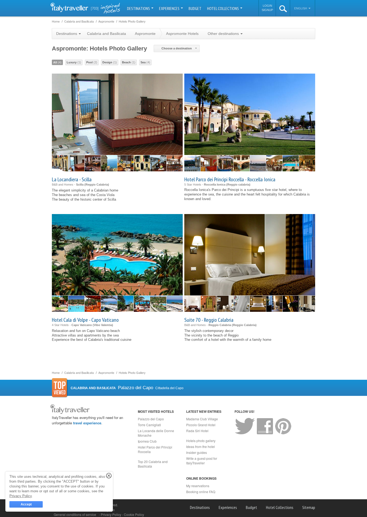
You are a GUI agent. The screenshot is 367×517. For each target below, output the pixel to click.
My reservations (197, 485)
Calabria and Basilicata (106, 33)
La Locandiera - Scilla (72, 179)
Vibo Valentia (103, 325)
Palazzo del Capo (151, 419)
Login (267, 5)
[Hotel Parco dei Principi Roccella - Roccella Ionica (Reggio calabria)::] (192, 163)
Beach (128, 62)
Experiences (169, 8)
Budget (195, 8)
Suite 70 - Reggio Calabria (208, 319)
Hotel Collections (223, 8)
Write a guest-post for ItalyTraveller (201, 460)
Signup (267, 10)
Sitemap (308, 507)
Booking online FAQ (200, 491)
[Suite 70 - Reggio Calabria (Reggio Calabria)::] (192, 304)
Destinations (139, 8)
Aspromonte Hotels (182, 33)
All (57, 62)
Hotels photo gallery (200, 440)
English (301, 8)
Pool (91, 62)
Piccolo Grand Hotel (200, 424)
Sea (145, 62)
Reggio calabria (238, 184)
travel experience (87, 422)
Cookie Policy (134, 514)
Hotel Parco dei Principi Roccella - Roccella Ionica (229, 179)
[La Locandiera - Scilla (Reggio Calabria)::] (60, 163)
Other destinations (224, 33)
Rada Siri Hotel (197, 430)
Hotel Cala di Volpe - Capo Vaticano (85, 319)
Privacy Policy (111, 514)
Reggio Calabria (96, 184)
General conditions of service (75, 514)
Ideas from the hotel (200, 446)
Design (109, 62)
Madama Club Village (202, 419)
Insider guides (196, 452)
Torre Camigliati (149, 424)
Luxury (74, 62)
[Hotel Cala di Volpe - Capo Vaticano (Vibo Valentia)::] (60, 304)
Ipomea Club (147, 441)
